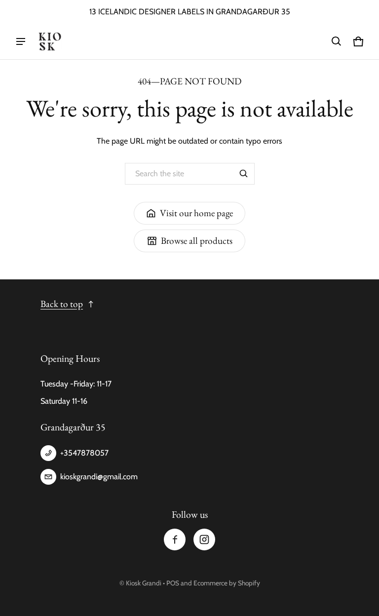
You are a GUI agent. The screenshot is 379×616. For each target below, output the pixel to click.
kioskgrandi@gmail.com (99, 476)
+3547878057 (84, 453)
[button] (336, 41)
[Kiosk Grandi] (50, 41)
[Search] (244, 174)
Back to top (61, 304)
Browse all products (196, 240)
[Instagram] (204, 539)
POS (172, 583)
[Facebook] (175, 539)
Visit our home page (196, 213)
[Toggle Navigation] (21, 41)
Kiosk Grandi (143, 583)
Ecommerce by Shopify (226, 583)
